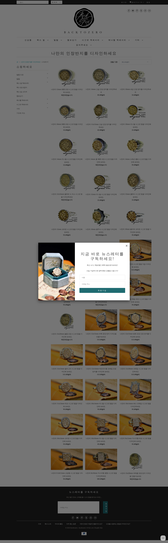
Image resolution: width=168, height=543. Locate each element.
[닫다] (126, 245)
